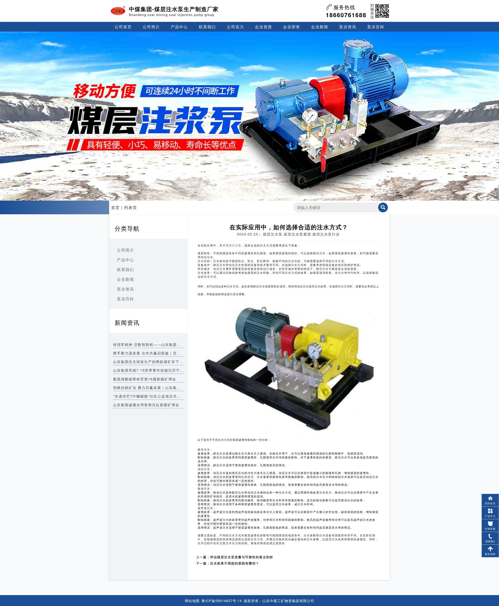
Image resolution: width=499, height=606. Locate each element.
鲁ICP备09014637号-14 (222, 600)
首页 (115, 207)
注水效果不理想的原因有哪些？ (234, 563)
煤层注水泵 (233, 245)
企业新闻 (319, 26)
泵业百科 (375, 26)
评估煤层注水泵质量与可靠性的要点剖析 (241, 557)
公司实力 (235, 26)
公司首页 (123, 26)
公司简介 (151, 26)
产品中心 (179, 26)
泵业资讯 (347, 26)
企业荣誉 (291, 26)
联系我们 (207, 26)
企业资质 (263, 26)
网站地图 (192, 600)
